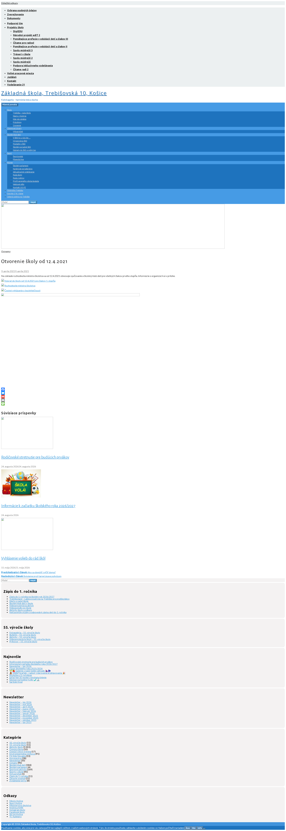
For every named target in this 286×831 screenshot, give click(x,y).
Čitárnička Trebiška (15, 190)
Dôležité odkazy (9, 3)
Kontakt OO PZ (19, 187)
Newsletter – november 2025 (23, 718)
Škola (9, 110)
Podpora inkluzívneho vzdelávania (33, 65)
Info (200, 828)
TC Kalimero (15, 816)
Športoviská (18, 156)
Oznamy (6, 251)
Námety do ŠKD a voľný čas (24, 150)
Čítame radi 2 (20, 69)
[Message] (143, 404)
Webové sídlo (18, 184)
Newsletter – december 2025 (23, 715)
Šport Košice (15, 803)
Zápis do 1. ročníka (18, 776)
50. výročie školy (17, 742)
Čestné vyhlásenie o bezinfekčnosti (22, 290)
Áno (188, 828)
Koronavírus (15, 758)
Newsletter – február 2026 (22, 711)
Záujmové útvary (14, 128)
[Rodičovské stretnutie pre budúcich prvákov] (27, 448)
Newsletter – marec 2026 (21, 709)
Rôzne (10, 163)
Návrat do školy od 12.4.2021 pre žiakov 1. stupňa (29, 280)
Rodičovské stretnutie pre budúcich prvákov (35, 457)
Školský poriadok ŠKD (22, 147)
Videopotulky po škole (20, 607)
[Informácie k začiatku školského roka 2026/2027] (21, 496)
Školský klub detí (14, 135)
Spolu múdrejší (22, 62)
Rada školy (17, 175)
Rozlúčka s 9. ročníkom (20, 675)
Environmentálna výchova (22, 753)
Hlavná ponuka (9, 104)
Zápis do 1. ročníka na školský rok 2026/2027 (31, 596)
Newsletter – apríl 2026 (21, 706)
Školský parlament (20, 166)
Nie (193, 828)
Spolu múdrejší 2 (23, 58)
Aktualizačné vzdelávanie (23, 172)
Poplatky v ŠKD (19, 144)
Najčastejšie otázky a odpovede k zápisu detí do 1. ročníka (37, 612)
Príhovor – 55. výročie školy (23, 641)
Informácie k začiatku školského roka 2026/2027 (38, 506)
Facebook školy (17, 812)
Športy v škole (16, 771)
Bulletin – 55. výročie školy (22, 634)
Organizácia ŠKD (20, 141)
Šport (9, 153)
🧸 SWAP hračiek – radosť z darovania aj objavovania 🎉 (37, 673)
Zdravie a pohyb (17, 778)
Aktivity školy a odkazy (20, 610)
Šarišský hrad (15, 682)
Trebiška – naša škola (22, 113)
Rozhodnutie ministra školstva (19, 285)
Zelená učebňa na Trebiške (18, 197)
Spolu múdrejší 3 (23, 50)
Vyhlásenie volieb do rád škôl (23, 558)
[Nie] (204, 828)
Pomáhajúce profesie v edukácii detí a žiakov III (40, 39)
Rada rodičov (18, 178)
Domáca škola (16, 749)
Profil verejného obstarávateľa (26, 181)
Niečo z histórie (19, 116)
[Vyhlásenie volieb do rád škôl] (27, 549)
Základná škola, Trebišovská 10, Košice (54, 92)
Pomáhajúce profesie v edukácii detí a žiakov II (40, 46)
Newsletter (15, 760)
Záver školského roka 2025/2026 (26, 668)
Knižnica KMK (16, 807)
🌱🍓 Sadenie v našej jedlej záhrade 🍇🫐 (30, 670)
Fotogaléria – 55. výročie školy (24, 632)
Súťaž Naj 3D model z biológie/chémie (27, 677)
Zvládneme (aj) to (18, 780)
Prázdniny (17, 122)
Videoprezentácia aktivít (21, 605)
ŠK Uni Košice (16, 814)
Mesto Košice (16, 801)
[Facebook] (143, 389)
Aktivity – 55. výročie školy (22, 637)
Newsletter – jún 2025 (20, 722)
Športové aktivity (18, 769)
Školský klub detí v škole (21, 603)
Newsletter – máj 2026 (20, 704)
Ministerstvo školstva (20, 805)
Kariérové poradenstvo (22, 169)
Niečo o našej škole (18, 601)
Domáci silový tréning (20, 751)
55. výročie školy (17, 744)
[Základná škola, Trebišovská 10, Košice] (113, 247)
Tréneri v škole (21, 54)
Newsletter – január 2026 (22, 713)
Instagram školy (17, 809)
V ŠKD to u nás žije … (22, 138)
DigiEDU (17, 31)
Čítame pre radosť (23, 42)
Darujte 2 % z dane (15, 194)
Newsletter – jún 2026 (20, 666)
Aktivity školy (16, 747)
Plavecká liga (18, 159)
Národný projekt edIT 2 (26, 35)
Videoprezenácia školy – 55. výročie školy (29, 639)
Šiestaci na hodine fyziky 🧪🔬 (24, 679)
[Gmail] (143, 396)
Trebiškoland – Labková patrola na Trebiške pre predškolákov (39, 599)
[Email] (143, 400)
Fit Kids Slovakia (17, 756)
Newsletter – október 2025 (22, 720)
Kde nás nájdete (19, 119)
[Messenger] (143, 393)
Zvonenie (17, 125)
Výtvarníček (18, 132)
